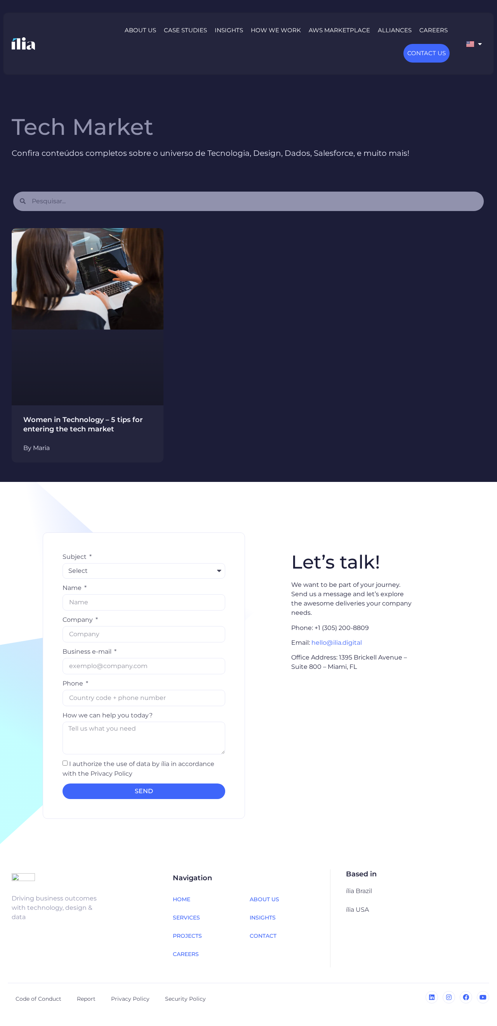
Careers (433, 30)
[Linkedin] (432, 997)
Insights (229, 30)
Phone (74, 683)
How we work (276, 30)
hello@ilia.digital (336, 642)
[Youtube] (483, 997)
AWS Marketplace (339, 30)
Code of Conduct (38, 998)
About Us (140, 30)
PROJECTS (187, 935)
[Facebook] (466, 997)
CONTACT (263, 935)
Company (78, 619)
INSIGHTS (263, 917)
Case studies (185, 30)
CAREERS (186, 954)
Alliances (395, 30)
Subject (75, 556)
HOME (181, 899)
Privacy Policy (130, 998)
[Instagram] (449, 997)
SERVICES (186, 917)
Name (73, 588)
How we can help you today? (108, 715)
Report (86, 998)
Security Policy (185, 998)
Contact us (426, 53)
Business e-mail (88, 651)
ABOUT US (264, 899)
